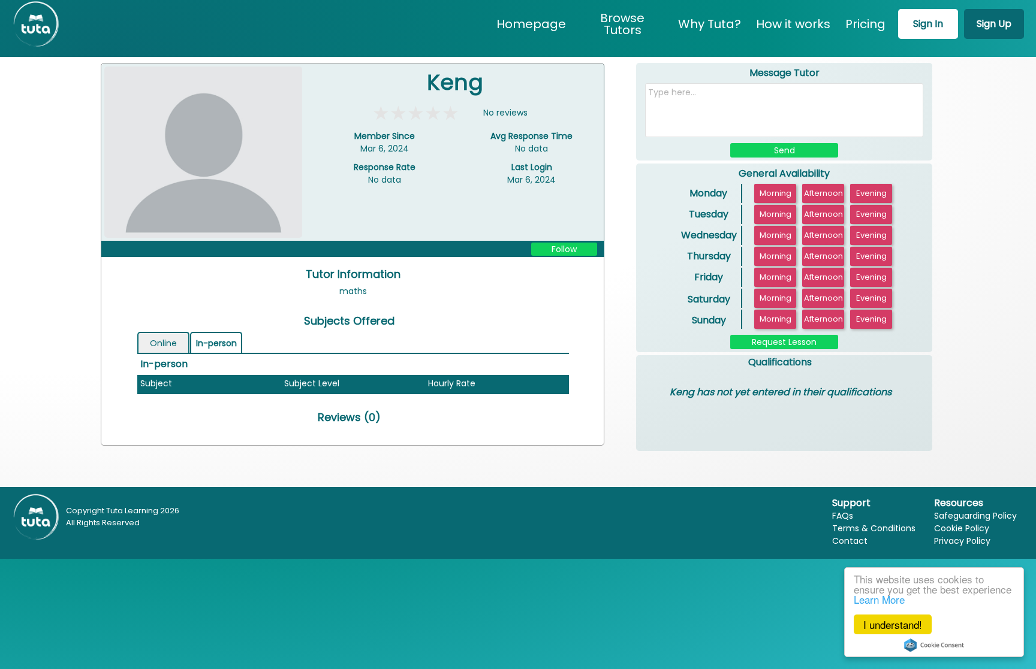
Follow (564, 249)
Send (784, 150)
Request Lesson (784, 342)
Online (163, 343)
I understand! (892, 624)
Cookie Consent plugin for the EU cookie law (934, 645)
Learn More (879, 599)
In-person (216, 343)
